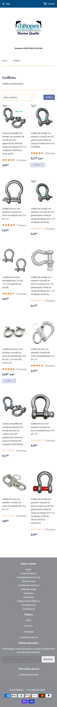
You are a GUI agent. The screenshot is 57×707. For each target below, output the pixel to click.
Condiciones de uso (28, 637)
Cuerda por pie (28, 605)
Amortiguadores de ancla (28, 577)
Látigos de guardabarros (28, 601)
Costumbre (28, 597)
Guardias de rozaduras (28, 585)
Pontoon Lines (28, 581)
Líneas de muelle (28, 589)
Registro (48, 659)
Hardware (28, 593)
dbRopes (20, 690)
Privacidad (29, 631)
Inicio (4, 60)
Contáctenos (28, 609)
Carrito (51, 4)
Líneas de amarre (28, 573)
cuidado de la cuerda (28, 674)
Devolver (28, 626)
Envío (28, 620)
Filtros (49, 97)
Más (8, 4)
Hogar (28, 569)
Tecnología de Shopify (35, 690)
